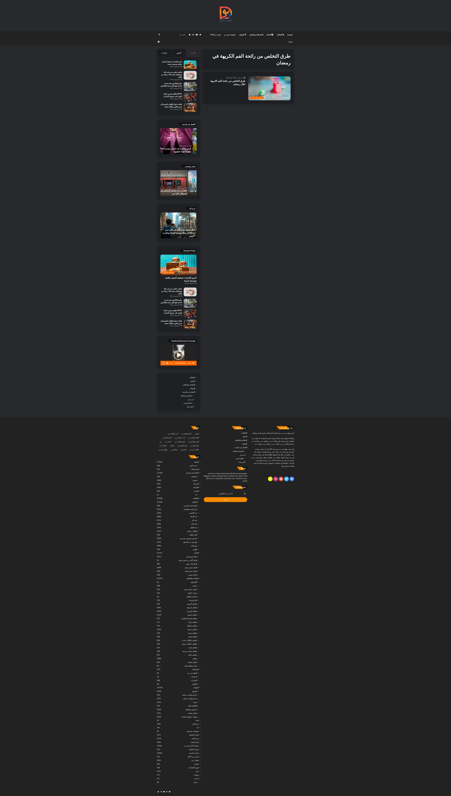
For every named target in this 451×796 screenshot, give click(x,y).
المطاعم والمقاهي (255, 35)
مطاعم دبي (174, 449)
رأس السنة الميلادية (190, 509)
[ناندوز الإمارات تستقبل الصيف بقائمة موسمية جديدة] (190, 64)
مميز (197, 771)
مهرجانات (194, 546)
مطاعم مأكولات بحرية (189, 640)
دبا (196, 495)
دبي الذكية (195, 738)
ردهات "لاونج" (192, 593)
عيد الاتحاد (193, 517)
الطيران (194, 684)
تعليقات (164, 53)
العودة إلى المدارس (190, 506)
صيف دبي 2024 (215, 35)
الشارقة (196, 487)
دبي (161, 441)
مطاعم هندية (192, 648)
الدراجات (194, 677)
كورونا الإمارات (194, 768)
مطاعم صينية (192, 633)
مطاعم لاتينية (192, 637)
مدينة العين (193, 466)
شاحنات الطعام (192, 597)
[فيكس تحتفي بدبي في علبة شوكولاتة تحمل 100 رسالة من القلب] (190, 75)
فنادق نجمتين (192, 575)
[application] (178, 355)
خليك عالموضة (194, 735)
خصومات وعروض (193, 731)
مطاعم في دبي (163, 449)
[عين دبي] (225, 15)
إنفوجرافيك (195, 469)
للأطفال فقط (192, 706)
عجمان (196, 764)
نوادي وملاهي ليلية (191, 666)
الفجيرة (196, 491)
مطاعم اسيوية (192, 615)
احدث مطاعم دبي (180, 438)
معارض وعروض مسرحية (188, 538)
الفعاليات (279, 35)
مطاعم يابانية (192, 655)
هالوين (195, 549)
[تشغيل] (193, 363)
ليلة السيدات (193, 600)
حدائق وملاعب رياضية (189, 695)
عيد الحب (194, 524)
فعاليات (172, 445)
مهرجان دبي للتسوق (190, 542)
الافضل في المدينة (189, 392)
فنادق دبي (183, 449)
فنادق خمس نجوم (191, 567)
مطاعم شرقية (192, 629)
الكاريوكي (193, 582)
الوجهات (242, 35)
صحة (195, 782)
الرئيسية (290, 35)
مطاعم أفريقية (192, 604)
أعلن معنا (190, 407)
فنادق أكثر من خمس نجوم (188, 560)
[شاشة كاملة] (163, 363)
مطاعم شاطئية (192, 626)
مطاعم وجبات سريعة (190, 651)
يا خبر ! (290, 42)
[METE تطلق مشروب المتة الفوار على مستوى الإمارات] (190, 97)
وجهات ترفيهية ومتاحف (189, 717)
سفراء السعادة (194, 749)
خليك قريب (187, 403)
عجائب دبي (195, 760)
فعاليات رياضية (192, 531)
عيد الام (194, 520)
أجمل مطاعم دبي (186, 434)
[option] (178, 141)
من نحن (190, 399)
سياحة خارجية (194, 753)
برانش (195, 586)
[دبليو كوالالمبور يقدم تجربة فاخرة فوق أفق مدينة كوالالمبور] (190, 86)
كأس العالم (193, 535)
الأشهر (178, 53)
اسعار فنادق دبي (167, 438)
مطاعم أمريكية (192, 608)
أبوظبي (197, 434)
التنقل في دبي (192, 673)
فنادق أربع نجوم (191, 557)
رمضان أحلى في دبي (191, 746)
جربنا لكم (195, 724)
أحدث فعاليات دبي (173, 434)
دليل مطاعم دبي (182, 445)
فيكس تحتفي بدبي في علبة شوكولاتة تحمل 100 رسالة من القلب (171, 74)
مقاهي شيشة (192, 662)
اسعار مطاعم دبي (194, 441)
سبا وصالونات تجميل (190, 698)
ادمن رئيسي (240, 78)
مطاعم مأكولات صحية (189, 644)
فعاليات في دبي (194, 449)
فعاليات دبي (162, 445)
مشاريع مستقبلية (186, 396)
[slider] (180, 363)
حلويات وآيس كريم (190, 589)
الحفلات (194, 502)
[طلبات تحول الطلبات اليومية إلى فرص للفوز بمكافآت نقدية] (190, 107)
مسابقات (194, 476)
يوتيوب (194, 480)
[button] (178, 355)
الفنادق (268, 35)
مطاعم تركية (192, 622)
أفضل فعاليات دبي (193, 438)
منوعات (196, 775)
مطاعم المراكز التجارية (189, 618)
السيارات (194, 680)
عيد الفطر (193, 527)
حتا (198, 727)
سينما (195, 702)
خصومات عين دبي (230, 35)
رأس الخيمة (195, 742)
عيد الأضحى (193, 513)
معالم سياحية (192, 713)
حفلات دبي (168, 441)
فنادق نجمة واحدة (191, 571)
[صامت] (167, 363)
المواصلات (195, 669)
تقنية (197, 720)
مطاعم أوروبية (192, 611)
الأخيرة (193, 53)
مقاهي (195, 658)
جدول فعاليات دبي (180, 441)
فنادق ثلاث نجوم (191, 564)
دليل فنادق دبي (194, 445)
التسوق (194, 691)
